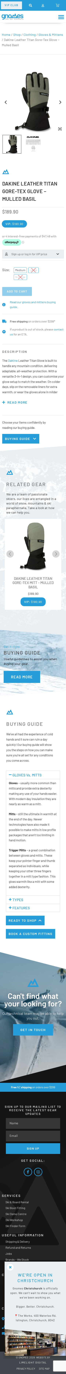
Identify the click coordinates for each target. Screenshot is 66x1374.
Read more (17, 402)
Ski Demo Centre (16, 1214)
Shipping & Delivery (18, 1241)
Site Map (44, 1368)
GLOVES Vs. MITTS (27, 775)
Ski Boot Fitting (15, 1208)
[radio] (20, 270)
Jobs (9, 1253)
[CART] (57, 5)
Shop (17, 35)
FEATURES (21, 908)
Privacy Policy (25, 1368)
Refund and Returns (18, 1247)
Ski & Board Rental (17, 1202)
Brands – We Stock (17, 1259)
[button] (30, 6)
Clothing (29, 35)
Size (5, 270)
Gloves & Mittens (50, 35)
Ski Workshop (14, 1220)
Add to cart (17, 291)
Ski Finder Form (15, 1226)
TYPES (17, 900)
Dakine (13, 360)
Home (6, 35)
